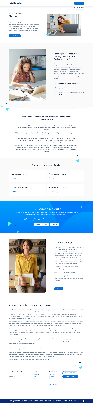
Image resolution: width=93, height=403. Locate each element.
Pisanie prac (43, 3)
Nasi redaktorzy (53, 3)
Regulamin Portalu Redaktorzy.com (52, 379)
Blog (35, 378)
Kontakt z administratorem (39, 380)
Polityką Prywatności (37, 400)
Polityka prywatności (53, 382)
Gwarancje (62, 3)
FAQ (67, 3)
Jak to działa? (34, 3)
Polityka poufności (53, 384)
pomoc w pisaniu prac (44, 359)
